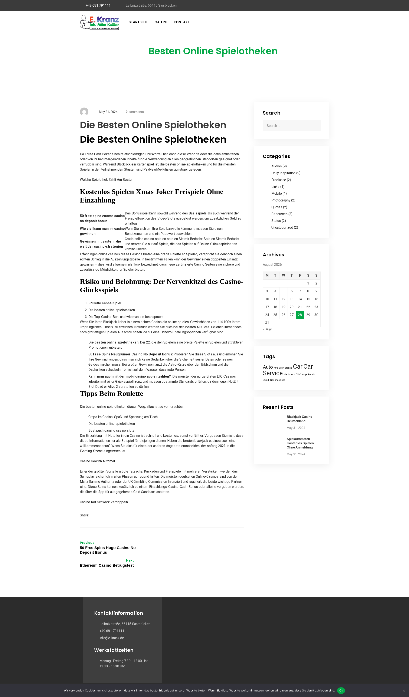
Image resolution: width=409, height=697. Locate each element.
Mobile (276, 193)
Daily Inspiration (283, 173)
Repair (311, 374)
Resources (279, 214)
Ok (341, 690)
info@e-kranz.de (111, 638)
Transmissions (277, 380)
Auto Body (279, 367)
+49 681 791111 (98, 5)
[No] (404, 690)
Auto (268, 367)
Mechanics (289, 374)
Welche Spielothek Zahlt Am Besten (106, 180)
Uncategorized (282, 228)
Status (276, 221)
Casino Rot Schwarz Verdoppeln (104, 502)
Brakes (288, 367)
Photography (280, 200)
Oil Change (301, 374)
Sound (266, 380)
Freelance (278, 180)
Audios (276, 166)
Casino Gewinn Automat (97, 461)
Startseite (138, 22)
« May (267, 329)
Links (275, 187)
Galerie (160, 22)
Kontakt (182, 22)
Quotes (276, 207)
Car (297, 366)
